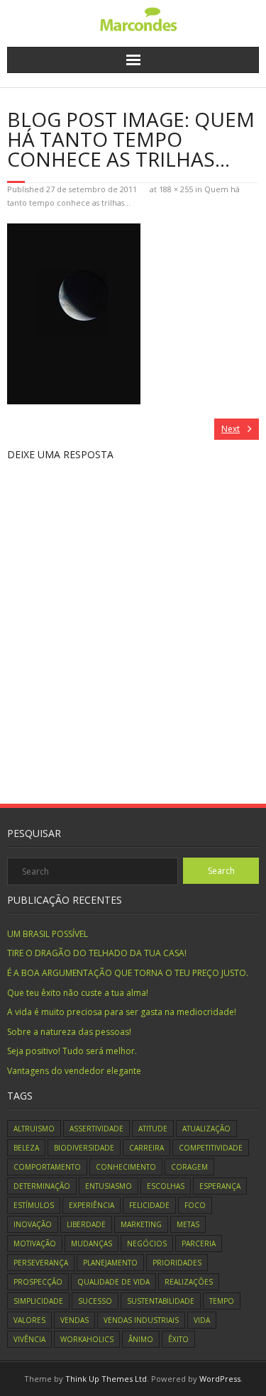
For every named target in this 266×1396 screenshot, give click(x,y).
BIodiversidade (84, 1148)
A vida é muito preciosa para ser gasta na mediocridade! (121, 1012)
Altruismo (34, 1129)
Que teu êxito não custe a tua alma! (77, 993)
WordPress (219, 1378)
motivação (34, 1243)
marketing (141, 1224)
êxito (178, 1339)
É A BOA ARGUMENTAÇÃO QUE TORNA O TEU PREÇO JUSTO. (127, 973)
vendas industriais (141, 1320)
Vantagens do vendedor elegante (74, 1071)
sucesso (95, 1301)
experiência (91, 1205)
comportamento (47, 1167)
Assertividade (96, 1129)
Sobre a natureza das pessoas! (69, 1032)
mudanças (91, 1243)
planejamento (110, 1263)
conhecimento (126, 1167)
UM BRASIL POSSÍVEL (47, 934)
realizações (189, 1282)
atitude (152, 1129)
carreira (146, 1148)
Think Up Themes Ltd (106, 1378)
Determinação (41, 1186)
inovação (32, 1224)
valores (29, 1320)
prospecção (37, 1282)
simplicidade (38, 1301)
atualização (206, 1129)
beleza (26, 1148)
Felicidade (149, 1205)
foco (195, 1205)
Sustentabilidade (160, 1301)
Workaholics (86, 1339)
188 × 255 (176, 189)
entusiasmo (108, 1186)
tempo (221, 1301)
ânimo (140, 1339)
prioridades (177, 1263)
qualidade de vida (113, 1282)
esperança (219, 1186)
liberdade (86, 1224)
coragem (189, 1167)
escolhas (165, 1186)
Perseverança (40, 1263)
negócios (147, 1243)
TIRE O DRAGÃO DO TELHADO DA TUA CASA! (97, 953)
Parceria (199, 1243)
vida (202, 1320)
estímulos (33, 1205)
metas (188, 1224)
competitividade (211, 1148)
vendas (74, 1320)
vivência (29, 1339)
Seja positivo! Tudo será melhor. (72, 1051)
